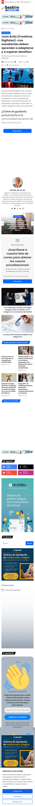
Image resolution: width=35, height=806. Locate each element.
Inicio (4, 28)
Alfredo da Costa (8, 62)
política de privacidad (14, 725)
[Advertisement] (17, 156)
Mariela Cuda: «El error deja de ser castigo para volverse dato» (7, 359)
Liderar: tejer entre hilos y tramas (15, 2)
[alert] (17, 590)
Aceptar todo (17, 791)
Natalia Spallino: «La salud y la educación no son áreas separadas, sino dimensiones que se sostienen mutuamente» (25, 362)
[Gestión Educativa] (12, 8)
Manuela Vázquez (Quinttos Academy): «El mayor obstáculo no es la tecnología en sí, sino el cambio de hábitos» (9, 388)
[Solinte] (17, 580)
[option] (17, 223)
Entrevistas (10, 28)
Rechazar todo (17, 802)
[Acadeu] (17, 16)
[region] (17, 787)
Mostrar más (17, 131)
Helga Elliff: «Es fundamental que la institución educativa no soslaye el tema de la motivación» (25, 388)
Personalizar (17, 796)
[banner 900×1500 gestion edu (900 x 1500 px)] (17, 648)
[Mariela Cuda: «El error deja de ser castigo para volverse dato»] (9, 350)
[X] (17, 208)
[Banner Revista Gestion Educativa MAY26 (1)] (17, 531)
